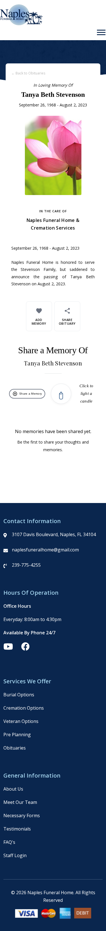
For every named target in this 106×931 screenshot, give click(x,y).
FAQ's (9, 842)
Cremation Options (23, 708)
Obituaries (14, 748)
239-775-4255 (26, 565)
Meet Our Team (20, 802)
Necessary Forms (21, 815)
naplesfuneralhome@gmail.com (45, 550)
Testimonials (17, 829)
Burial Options (18, 695)
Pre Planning (17, 734)
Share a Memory (27, 393)
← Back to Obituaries (28, 73)
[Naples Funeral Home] (21, 24)
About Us (13, 789)
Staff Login (15, 855)
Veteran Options (20, 721)
